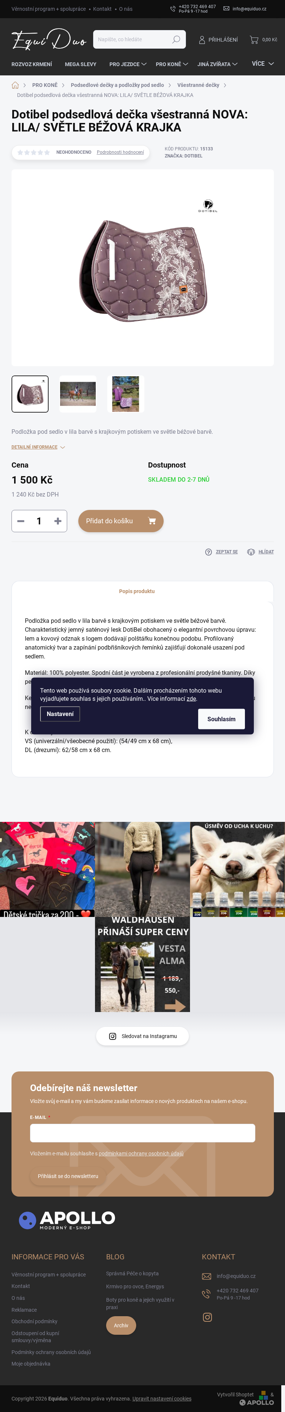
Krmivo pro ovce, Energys (135, 1286)
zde (191, 698)
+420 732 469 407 (238, 1294)
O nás (125, 9)
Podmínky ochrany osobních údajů (51, 1352)
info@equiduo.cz (236, 1276)
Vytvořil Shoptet (235, 1395)
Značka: (184, 156)
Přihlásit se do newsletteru (68, 1176)
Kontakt (102, 9)
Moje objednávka (31, 1364)
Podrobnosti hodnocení (120, 152)
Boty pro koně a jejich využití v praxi (140, 1303)
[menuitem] (35, 64)
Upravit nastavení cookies (161, 1399)
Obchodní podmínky (35, 1321)
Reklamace (24, 1310)
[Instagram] (207, 1316)
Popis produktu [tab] (137, 591)
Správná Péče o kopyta (132, 1273)
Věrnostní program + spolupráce (49, 9)
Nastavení (60, 714)
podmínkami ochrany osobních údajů (141, 1153)
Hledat (176, 39)
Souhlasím (221, 719)
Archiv (121, 1325)
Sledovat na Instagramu (149, 1036)
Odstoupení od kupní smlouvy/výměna (35, 1337)
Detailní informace (35, 447)
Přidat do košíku (109, 521)
